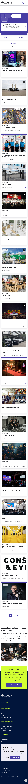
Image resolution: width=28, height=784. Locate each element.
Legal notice (4, 772)
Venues (8, 16)
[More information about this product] (25, 25)
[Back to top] (25, 780)
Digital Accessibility (5, 766)
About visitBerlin (5, 711)
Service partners (16, 16)
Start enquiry (15, 757)
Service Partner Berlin (6, 730)
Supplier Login (4, 739)
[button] (25, 660)
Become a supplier (5, 737)
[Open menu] (25, 2)
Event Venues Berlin (6, 724)
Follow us (3, 702)
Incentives (4, 19)
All (2, 16)
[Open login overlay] (16, 8)
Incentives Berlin (5, 728)
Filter (7, 37)
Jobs (2, 713)
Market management (6, 717)
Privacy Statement (5, 770)
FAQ (2, 741)
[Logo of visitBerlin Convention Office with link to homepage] (6, 2)
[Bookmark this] (24, 52)
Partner (2, 715)
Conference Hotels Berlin (7, 726)
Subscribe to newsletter (14, 685)
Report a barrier (4, 768)
